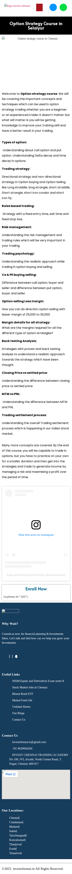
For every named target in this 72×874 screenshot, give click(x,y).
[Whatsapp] (63, 7)
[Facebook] (9, 656)
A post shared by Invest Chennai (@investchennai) (36, 574)
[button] (39, 7)
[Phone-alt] (53, 7)
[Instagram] (12, 656)
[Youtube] (16, 656)
